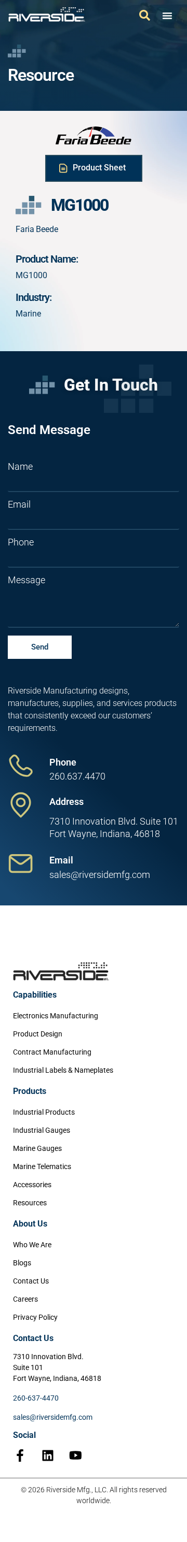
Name (20, 466)
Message (26, 580)
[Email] (21, 863)
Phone (21, 542)
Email (19, 504)
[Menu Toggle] (167, 15)
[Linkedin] (48, 1455)
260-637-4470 (36, 1398)
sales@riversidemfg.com (52, 1417)
